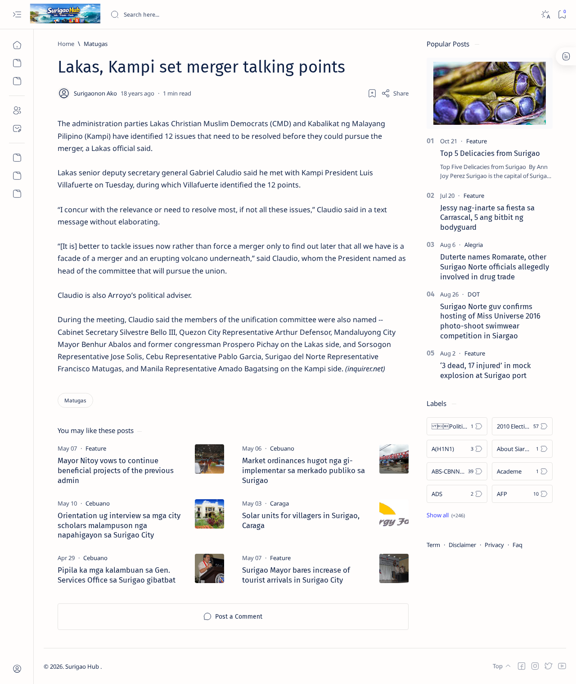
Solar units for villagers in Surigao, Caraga (301, 520)
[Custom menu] (17, 158)
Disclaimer (462, 545)
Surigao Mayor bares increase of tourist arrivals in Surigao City (296, 574)
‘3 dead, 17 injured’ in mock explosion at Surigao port (485, 370)
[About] (17, 110)
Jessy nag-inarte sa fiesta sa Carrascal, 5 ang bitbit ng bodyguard (487, 217)
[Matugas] (75, 400)
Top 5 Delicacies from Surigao (490, 153)
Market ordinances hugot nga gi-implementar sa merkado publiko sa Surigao (303, 470)
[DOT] (474, 294)
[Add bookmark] (372, 93)
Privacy (494, 545)
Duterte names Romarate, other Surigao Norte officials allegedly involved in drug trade (494, 266)
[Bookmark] (562, 15)
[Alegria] (473, 245)
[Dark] (545, 15)
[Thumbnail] (209, 459)
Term (433, 545)
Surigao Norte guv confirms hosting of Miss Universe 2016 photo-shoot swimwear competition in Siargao (490, 321)
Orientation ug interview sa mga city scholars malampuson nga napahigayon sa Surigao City (119, 525)
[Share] (395, 93)
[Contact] (17, 128)
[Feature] (476, 141)
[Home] (17, 45)
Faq (517, 545)
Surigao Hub (82, 666)
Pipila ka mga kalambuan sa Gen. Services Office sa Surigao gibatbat (117, 574)
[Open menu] (17, 15)
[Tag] (96, 448)
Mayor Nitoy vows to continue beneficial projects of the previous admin (116, 470)
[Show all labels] (446, 515)
